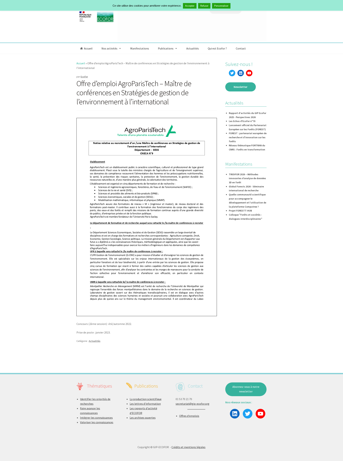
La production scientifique (145, 399)
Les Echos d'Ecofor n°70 (242, 121)
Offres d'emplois (189, 416)
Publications (165, 48)
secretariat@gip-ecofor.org (192, 403)
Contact (241, 48)
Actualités (192, 48)
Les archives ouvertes (143, 417)
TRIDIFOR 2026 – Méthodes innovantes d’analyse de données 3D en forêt (247, 178)
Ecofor (84, 76)
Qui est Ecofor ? (217, 48)
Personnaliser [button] (221, 5)
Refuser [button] (204, 5)
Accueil (88, 48)
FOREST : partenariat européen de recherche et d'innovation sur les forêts (248, 137)
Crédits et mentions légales (188, 447)
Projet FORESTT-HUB (240, 210)
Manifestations (139, 48)
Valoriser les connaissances (96, 422)
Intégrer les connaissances (96, 417)
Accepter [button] (189, 5)
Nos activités (109, 48)
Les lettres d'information (145, 403)
